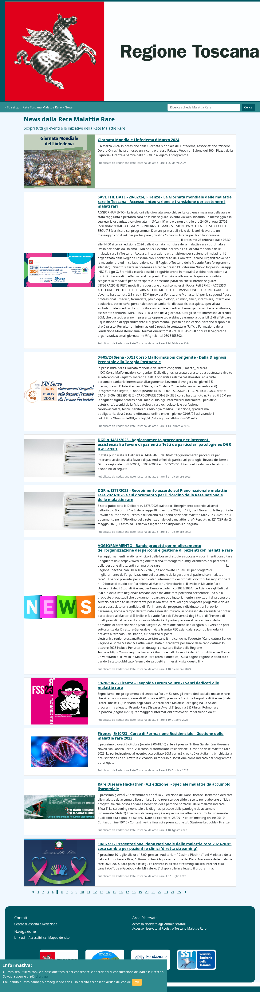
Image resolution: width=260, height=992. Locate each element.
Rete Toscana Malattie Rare (42, 107)
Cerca (248, 107)
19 (140, 892)
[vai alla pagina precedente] (32, 892)
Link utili (20, 937)
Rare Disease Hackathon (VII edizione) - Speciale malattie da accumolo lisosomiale (164, 786)
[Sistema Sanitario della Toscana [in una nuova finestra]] (196, 959)
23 (166, 892)
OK (137, 982)
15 (114, 892)
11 (88, 892)
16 (121, 892)
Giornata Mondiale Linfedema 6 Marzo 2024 (138, 139)
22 (159, 892)
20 (146, 892)
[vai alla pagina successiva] (185, 892)
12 (95, 892)
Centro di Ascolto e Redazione (35, 924)
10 (82, 892)
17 (127, 892)
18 (134, 892)
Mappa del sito (59, 937)
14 (108, 892)
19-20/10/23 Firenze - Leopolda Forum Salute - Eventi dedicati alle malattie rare (158, 685)
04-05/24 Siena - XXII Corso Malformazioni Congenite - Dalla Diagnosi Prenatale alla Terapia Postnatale (162, 359)
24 (172, 892)
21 (153, 892)
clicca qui (42, 976)
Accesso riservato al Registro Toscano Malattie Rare (169, 928)
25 (179, 892)
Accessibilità (37, 937)
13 (101, 892)
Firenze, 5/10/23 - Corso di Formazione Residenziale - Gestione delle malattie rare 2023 (160, 736)
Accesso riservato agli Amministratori (159, 924)
